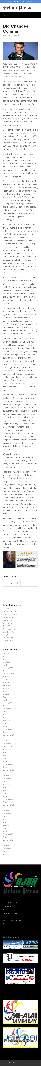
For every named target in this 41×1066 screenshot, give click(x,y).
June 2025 (6, 691)
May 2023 (6, 755)
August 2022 (7, 781)
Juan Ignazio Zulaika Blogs (11, 629)
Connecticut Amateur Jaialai (11, 913)
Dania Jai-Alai (7, 906)
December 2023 (8, 734)
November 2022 (8, 772)
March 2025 (7, 699)
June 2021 (6, 822)
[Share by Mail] (35, 583)
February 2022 (8, 799)
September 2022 (9, 778)
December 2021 (8, 804)
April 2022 (6, 793)
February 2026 (8, 667)
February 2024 (8, 729)
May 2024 (6, 720)
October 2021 (8, 810)
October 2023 (8, 740)
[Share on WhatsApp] (18, 583)
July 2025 (6, 688)
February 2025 (8, 702)
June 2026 (6, 659)
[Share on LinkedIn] (29, 583)
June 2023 (6, 752)
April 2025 (6, 697)
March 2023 (7, 761)
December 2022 (8, 769)
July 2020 (6, 854)
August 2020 (7, 851)
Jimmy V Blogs (8, 626)
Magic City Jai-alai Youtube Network (13, 920)
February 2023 (8, 764)
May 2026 (6, 662)
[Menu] (35, 7)
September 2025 (9, 682)
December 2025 (8, 673)
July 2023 (6, 749)
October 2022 (8, 775)
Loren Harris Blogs (9, 631)
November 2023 (8, 737)
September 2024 (9, 708)
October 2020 (8, 845)
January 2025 (7, 705)
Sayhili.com (6, 924)
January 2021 (7, 837)
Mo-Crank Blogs (8, 637)
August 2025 (7, 685)
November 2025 (8, 676)
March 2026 (7, 665)
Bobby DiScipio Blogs (10, 614)
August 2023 (7, 746)
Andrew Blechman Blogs (11, 611)
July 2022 (6, 784)
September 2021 (9, 813)
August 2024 (7, 711)
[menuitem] (35, 7)
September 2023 (9, 743)
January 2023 (7, 767)
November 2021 (8, 807)
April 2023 (6, 758)
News (5, 15)
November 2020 (8, 842)
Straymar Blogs (8, 640)
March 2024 (7, 726)
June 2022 (6, 787)
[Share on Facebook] (6, 583)
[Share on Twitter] (12, 583)
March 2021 (7, 831)
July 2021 (6, 819)
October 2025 (8, 679)
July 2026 (6, 656)
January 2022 (7, 802)
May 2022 (6, 790)
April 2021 (6, 828)
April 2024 (6, 723)
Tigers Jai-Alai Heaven (9, 910)
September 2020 (9, 848)
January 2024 (7, 732)
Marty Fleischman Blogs (13, 35)
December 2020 (8, 839)
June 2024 (6, 717)
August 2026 (7, 653)
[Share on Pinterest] (23, 583)
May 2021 (6, 825)
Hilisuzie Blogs (8, 620)
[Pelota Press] (17, 7)
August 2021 (7, 816)
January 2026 (7, 670)
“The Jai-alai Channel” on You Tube (12, 917)
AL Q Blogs (6, 608)
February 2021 (8, 834)
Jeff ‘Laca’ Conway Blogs (11, 623)
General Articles (8, 617)
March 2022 (7, 796)
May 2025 (6, 694)
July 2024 (6, 714)
